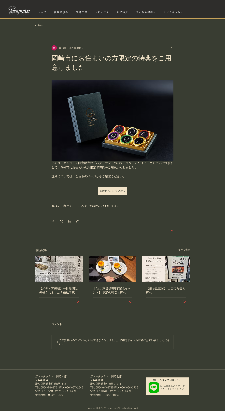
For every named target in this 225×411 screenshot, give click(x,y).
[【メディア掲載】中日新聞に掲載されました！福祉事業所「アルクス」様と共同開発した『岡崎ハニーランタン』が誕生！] (59, 269)
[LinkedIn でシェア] (69, 221)
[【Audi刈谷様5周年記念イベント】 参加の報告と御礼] (112, 269)
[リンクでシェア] (77, 221)
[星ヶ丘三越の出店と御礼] (166, 269)
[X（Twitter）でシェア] (61, 221)
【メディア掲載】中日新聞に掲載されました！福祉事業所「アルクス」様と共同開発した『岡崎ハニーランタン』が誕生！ (58, 290)
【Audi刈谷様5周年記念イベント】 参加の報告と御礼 (112, 290)
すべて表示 (184, 249)
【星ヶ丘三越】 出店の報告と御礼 (165, 290)
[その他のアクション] (171, 48)
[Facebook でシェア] (53, 221)
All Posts (39, 25)
